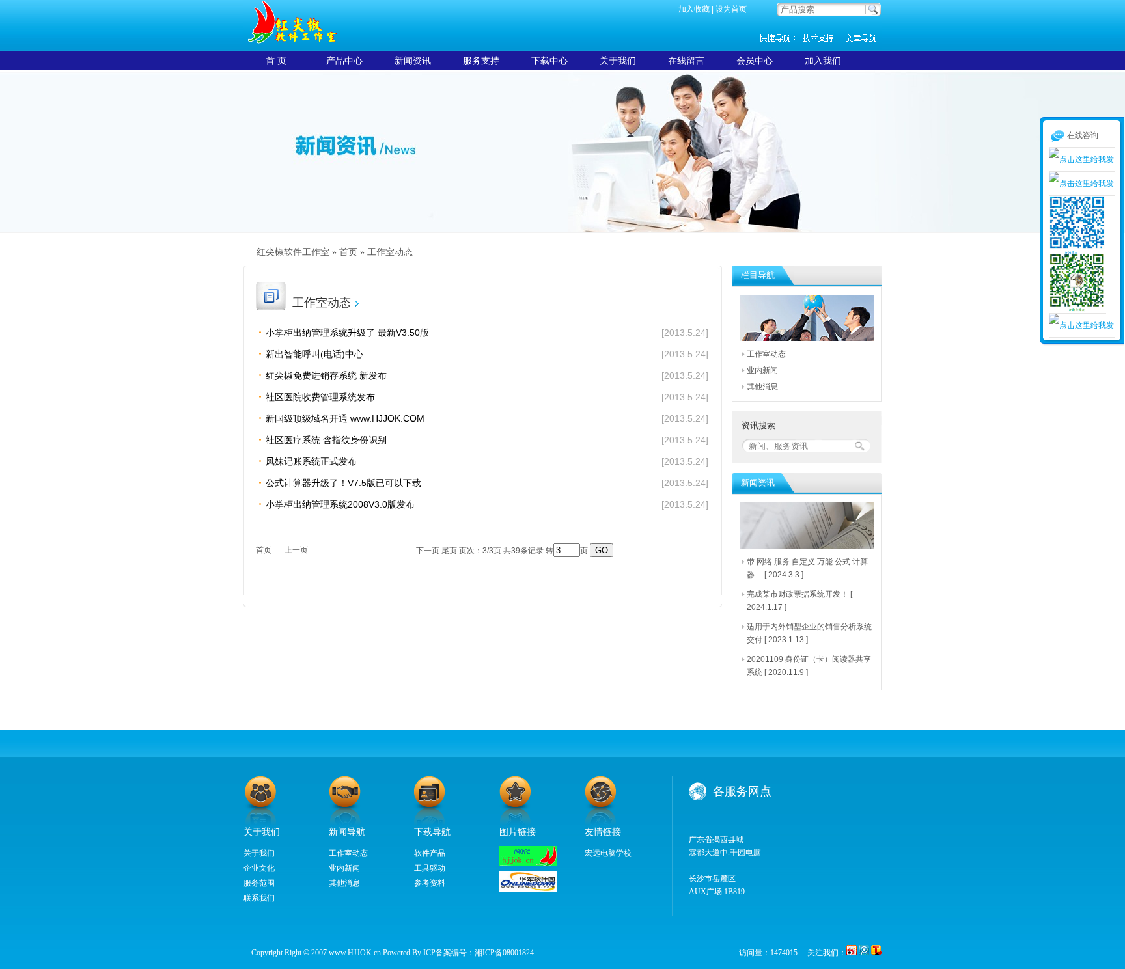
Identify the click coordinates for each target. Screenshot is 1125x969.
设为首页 (731, 9)
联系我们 (259, 898)
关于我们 (618, 60)
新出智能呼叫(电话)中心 (314, 354)
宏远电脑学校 (608, 853)
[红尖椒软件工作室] (528, 863)
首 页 (276, 60)
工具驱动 (429, 868)
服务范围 (259, 883)
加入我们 (823, 60)
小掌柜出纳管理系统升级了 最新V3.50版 (347, 332)
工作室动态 (390, 252)
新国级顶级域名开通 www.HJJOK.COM (345, 418)
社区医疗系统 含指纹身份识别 (326, 440)
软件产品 (429, 853)
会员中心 (754, 60)
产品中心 (344, 60)
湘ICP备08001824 (504, 952)
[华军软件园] (528, 889)
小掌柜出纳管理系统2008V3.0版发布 (340, 504)
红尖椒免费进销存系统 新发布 (326, 375)
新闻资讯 (862, 38)
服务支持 (481, 60)
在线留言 (686, 60)
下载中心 (549, 60)
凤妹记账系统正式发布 (311, 461)
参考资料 (429, 883)
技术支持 (822, 38)
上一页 (296, 549)
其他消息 (762, 386)
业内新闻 (762, 370)
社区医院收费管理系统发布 (320, 397)
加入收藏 (694, 9)
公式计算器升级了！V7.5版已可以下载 (343, 483)
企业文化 (259, 868)
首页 (348, 252)
